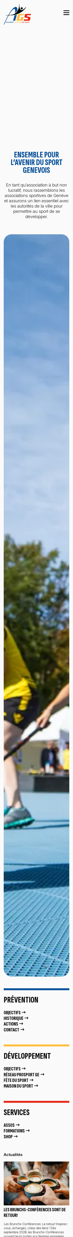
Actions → (14, 1024)
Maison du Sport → (21, 1086)
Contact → (14, 1030)
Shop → (11, 1137)
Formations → (17, 1131)
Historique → (16, 1018)
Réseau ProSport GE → (24, 1075)
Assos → (12, 1125)
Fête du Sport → (19, 1080)
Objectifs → (15, 1013)
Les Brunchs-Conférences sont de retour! (35, 1212)
